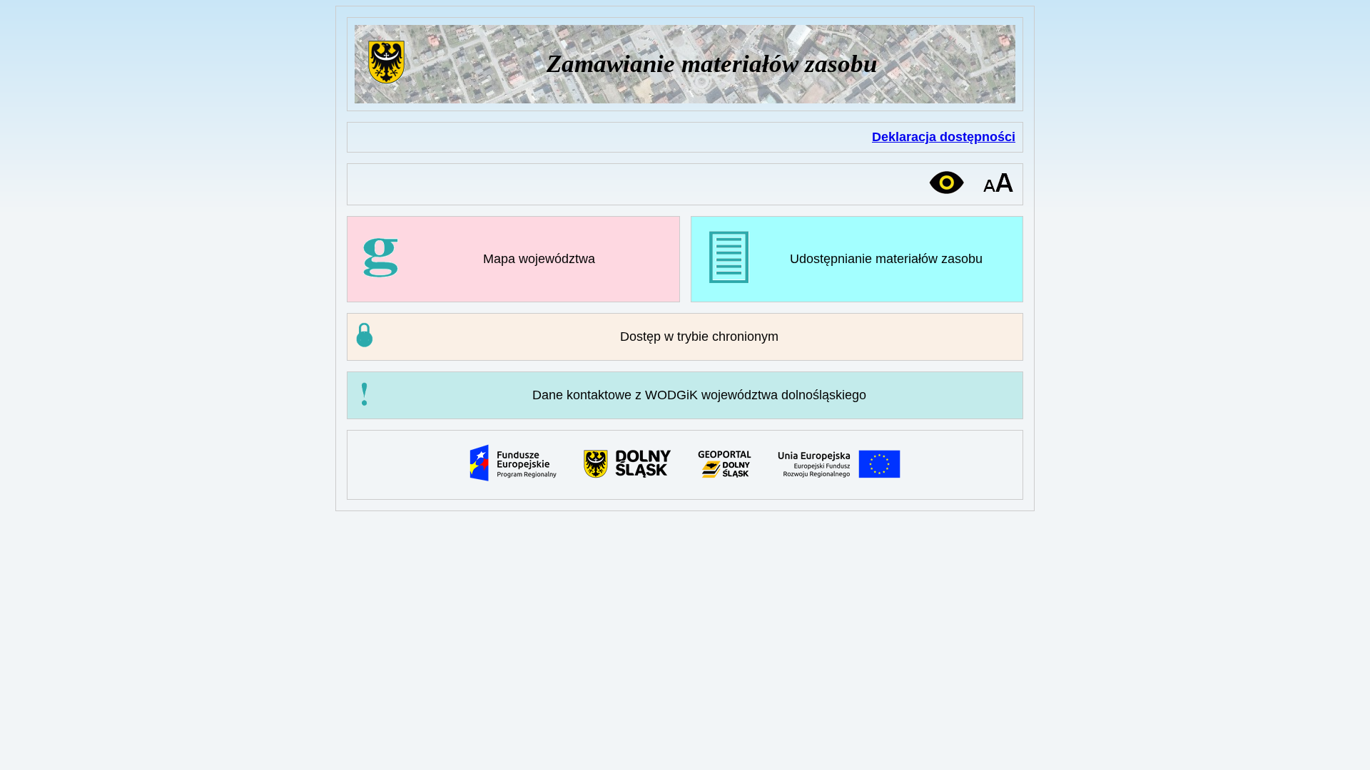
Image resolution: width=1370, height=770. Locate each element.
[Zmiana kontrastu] (946, 182)
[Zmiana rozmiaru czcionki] (998, 183)
